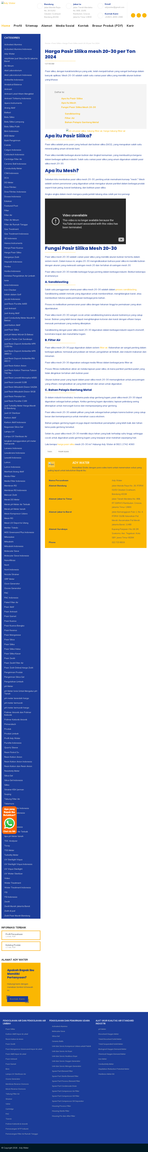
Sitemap (31, 25)
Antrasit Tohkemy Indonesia (17, 98)
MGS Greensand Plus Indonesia (19, 532)
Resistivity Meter (12, 771)
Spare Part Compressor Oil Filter (65, 1096)
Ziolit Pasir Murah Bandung (17, 915)
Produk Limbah (11, 733)
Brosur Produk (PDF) (107, 25)
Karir (130, 25)
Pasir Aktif (9, 607)
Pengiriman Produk (13, 672)
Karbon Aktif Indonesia (15, 422)
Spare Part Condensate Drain (64, 1086)
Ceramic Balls (57, 1041)
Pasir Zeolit (9, 658)
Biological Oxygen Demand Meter (112, 1049)
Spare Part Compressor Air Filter (65, 1091)
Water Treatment (12, 883)
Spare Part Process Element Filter (66, 1081)
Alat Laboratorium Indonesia (18, 75)
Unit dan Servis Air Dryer (62, 1051)
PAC (6, 593)
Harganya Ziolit (11, 257)
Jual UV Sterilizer (12, 413)
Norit (6, 565)
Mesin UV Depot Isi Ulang (16, 523)
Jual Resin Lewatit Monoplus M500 (20, 377)
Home (5, 25)
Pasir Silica (9, 639)
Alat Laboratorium (13, 70)
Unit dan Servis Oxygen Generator (66, 1061)
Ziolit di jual (9, 911)
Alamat (46, 25)
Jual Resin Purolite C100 (15, 401)
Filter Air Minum (11, 220)
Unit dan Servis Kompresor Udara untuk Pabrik (71, 1046)
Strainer (9, 1099)
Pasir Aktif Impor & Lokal (16, 1054)
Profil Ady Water (12, 738)
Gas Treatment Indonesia (16, 233)
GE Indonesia (10, 238)
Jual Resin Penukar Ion (14, 396)
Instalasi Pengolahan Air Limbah (19, 275)
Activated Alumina (13, 44)
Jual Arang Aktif (11, 313)
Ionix (6, 280)
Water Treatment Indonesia (17, 887)
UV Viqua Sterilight (13, 869)
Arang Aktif (9, 108)
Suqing (7, 794)
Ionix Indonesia (11, 285)
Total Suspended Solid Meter (110, 1044)
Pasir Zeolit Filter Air (13, 663)
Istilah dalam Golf (12, 294)
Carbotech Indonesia (14, 154)
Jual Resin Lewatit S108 (15, 382)
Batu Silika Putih (12, 126)
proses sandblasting (126, 289)
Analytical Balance (13, 84)
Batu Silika (9, 117)
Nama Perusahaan (58, 480)
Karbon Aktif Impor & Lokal (17, 1034)
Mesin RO (8, 518)
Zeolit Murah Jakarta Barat (17, 906)
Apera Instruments (13, 103)
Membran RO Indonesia (15, 490)
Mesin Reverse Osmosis (16, 1089)
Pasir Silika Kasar (12, 653)
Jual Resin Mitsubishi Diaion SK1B (19, 391)
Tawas (9, 1119)
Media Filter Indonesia (14, 481)
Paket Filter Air (11, 602)
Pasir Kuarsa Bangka (14, 625)
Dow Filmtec (10, 187)
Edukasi (8, 201)
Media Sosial (65, 25)
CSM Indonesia (11, 173)
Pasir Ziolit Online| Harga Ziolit (18, 667)
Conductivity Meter (13, 168)
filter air (104, 347)
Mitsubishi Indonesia (13, 546)
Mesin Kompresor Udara (15, 513)
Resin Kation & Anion (14, 1039)
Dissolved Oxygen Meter (108, 1034)
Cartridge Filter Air (13, 159)
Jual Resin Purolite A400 (15, 303)
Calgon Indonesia (12, 150)
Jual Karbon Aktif (12, 325)
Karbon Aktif (10, 417)
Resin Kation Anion (13, 757)
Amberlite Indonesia (13, 79)
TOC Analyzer (10, 841)
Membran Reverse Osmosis (17, 1084)
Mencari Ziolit (10, 495)
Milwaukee (9, 537)
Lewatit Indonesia (12, 457)
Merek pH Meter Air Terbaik (17, 504)
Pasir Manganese (12, 635)
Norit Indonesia (11, 569)
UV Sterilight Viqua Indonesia (18, 864)
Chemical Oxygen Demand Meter (112, 1054)
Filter (6, 210)
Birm (7, 1069)
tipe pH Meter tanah (13, 836)
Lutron (7, 462)
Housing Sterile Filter (60, 1111)
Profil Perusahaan (14, 934)
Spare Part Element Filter (62, 1071)
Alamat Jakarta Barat (60, 512)
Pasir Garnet (10, 616)
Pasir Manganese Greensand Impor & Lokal (24, 1049)
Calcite (7, 145)
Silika (6, 785)
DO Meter (8, 182)
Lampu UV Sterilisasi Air (15, 436)
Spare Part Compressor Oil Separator (68, 1101)
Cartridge (10, 1109)
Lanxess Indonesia (13, 448)
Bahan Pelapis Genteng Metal (82, 122)
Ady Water (9, 53)
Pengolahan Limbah (13, 681)
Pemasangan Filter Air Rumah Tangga (22, 1134)
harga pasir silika (66, 444)
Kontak (83, 25)
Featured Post (11, 205)
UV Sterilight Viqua (13, 859)
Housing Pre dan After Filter (63, 1116)
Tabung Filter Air (12, 799)
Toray (7, 845)
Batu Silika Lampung (14, 121)
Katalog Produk (13, 945)
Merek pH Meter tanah (14, 509)
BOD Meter (9, 135)
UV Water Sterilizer (13, 873)
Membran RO (10, 485)
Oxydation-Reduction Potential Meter (113, 1069)
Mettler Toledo (11, 527)
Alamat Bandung (57, 485)
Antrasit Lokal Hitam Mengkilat (19, 93)
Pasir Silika (56, 43)
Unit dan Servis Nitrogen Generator (66, 1066)
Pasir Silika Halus (12, 649)
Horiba (7, 266)
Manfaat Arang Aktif (14, 471)
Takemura (9, 803)
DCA (6, 178)
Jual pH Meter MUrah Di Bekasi (18, 334)
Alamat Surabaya (58, 529)
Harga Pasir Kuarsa (13, 248)
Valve (8, 1104)
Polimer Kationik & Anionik (17, 1124)
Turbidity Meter (11, 855)
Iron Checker (10, 290)
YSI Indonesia (10, 897)
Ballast (7, 112)
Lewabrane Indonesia (14, 453)
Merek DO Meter (12, 499)
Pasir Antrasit (10, 611)
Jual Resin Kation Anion (15, 365)
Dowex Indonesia (12, 196)
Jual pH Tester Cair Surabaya (18, 339)
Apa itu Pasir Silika (72, 98)
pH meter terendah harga (16, 698)
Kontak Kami (17, 999)
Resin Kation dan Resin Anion (18, 766)
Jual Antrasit (10, 308)
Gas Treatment (11, 229)
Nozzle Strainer (11, 574)
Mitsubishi (8, 541)
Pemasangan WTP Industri (17, 1129)
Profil (18, 25)
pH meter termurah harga (16, 707)
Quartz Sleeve (11, 747)
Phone (52, 542)
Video (7, 878)
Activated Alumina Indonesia (18, 49)
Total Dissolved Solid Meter (110, 1039)
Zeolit (7, 901)
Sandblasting (72, 113)
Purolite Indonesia (12, 743)
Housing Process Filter (61, 1106)
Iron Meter (102, 1059)
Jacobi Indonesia (12, 299)
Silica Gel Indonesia (13, 780)
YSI (5, 892)
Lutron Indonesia (12, 467)
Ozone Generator (12, 588)
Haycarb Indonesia (13, 261)
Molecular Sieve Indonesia (16, 555)
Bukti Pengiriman (12, 140)
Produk (7, 729)
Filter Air (70, 118)
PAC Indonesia (11, 597)
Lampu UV (9, 431)
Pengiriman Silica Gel (14, 677)
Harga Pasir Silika (12, 252)
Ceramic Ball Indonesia (15, 163)
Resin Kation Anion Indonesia (18, 761)
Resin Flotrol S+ (11, 752)
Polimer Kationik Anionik (15, 719)
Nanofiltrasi (9, 560)
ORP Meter (9, 579)
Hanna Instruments (13, 243)
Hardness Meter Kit (106, 1074)
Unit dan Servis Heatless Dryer (64, 1056)
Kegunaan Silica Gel (13, 427)
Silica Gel (8, 775)
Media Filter (9, 476)
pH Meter (8, 686)
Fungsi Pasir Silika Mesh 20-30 (78, 107)
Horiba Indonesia (12, 271)
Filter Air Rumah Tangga (16, 224)
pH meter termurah (13, 703)
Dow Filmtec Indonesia (15, 191)
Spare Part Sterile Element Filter (65, 1076)
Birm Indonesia (11, 131)
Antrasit (8, 89)
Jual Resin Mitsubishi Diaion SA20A (20, 387)
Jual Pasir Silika (11, 329)
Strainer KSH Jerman (14, 789)
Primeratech (10, 724)
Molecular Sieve (11, 551)
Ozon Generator (12, 583)
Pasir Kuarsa (10, 621)
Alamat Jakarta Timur (60, 499)
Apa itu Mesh (68, 102)
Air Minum (9, 65)
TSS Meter (9, 850)
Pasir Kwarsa (10, 630)
